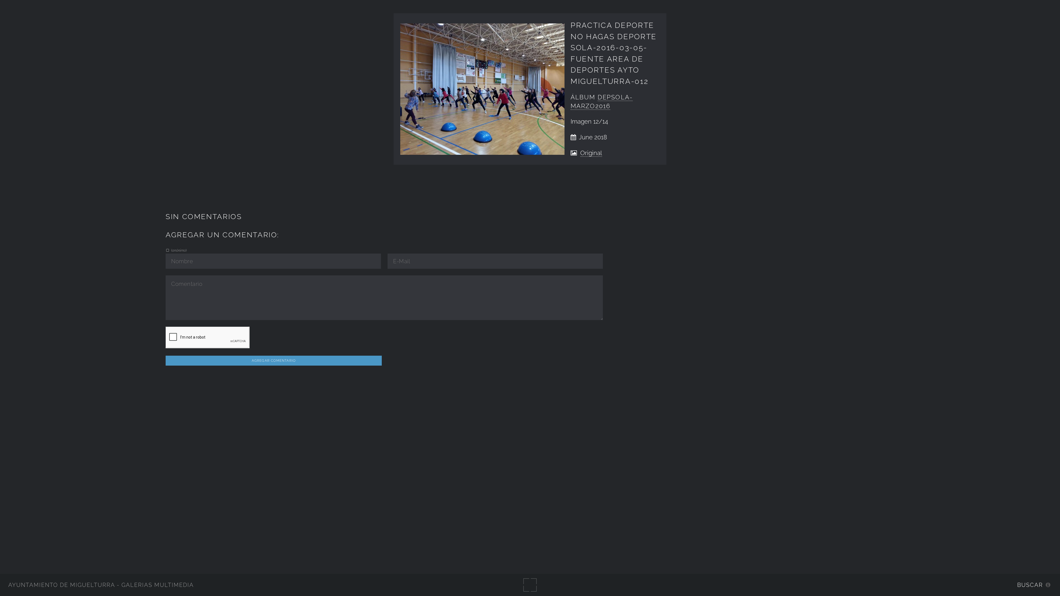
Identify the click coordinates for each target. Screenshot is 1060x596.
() (178, 250)
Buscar (1030, 585)
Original (591, 153)
